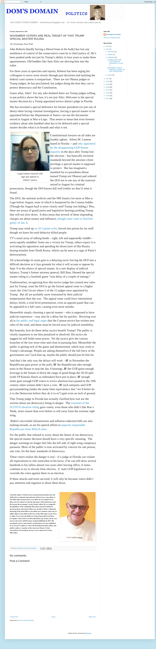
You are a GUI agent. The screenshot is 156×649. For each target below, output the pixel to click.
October (110, 54)
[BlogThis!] (43, 548)
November (111, 52)
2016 (108, 93)
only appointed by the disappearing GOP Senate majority (72, 147)
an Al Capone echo (45, 228)
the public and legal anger (32, 320)
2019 (108, 84)
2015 (108, 96)
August (109, 75)
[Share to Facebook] (48, 548)
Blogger (88, 633)
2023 (108, 46)
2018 (108, 87)
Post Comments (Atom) (26, 620)
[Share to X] (46, 548)
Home (53, 617)
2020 (108, 81)
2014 (108, 98)
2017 (108, 90)
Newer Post (14, 617)
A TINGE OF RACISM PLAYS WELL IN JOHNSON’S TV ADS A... (115, 62)
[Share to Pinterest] (50, 548)
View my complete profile (112, 38)
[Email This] (41, 548)
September (111, 57)
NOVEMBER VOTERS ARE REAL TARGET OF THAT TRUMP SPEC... (116, 69)
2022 (108, 49)
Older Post (92, 617)
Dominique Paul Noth (113, 34)
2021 (108, 78)
